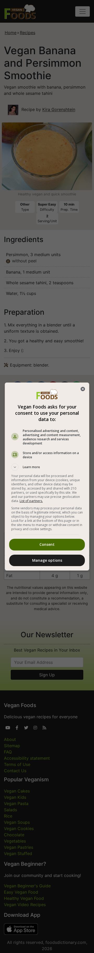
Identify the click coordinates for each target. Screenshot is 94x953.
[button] (47, 467)
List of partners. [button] (31, 501)
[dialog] (47, 476)
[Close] (83, 389)
